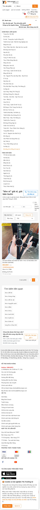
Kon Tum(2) (6, 168)
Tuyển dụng (4, 402)
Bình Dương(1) (7, 181)
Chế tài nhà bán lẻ (6, 413)
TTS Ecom (4, 445)
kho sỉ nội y (8, 310)
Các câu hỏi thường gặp (8, 372)
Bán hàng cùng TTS (32, 16)
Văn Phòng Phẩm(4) (9, 68)
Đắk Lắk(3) (6, 160)
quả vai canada (15, 9)
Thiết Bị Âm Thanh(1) (9, 120)
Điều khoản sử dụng (7, 405)
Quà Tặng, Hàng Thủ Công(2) (11, 91)
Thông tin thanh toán (7, 407)
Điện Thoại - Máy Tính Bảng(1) (11, 117)
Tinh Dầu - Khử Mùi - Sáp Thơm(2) (13, 97)
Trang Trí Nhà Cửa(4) (9, 57)
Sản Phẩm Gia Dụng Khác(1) (11, 138)
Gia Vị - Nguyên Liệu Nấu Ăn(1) (12, 133)
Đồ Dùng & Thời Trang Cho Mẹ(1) (12, 107)
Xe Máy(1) (6, 146)
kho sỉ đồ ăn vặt (9, 300)
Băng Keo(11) (7, 44)
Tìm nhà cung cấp (31, 193)
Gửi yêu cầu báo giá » (30, 336)
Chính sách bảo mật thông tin (10, 418)
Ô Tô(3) (5, 78)
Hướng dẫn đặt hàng (7, 377)
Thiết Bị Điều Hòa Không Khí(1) (12, 115)
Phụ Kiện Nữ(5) (7, 55)
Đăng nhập (34, 12)
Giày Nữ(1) (6, 102)
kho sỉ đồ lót (8, 292)
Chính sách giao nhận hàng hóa (10, 426)
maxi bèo (34, 9)
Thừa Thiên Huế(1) (8, 186)
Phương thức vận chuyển (8, 382)
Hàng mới (28, 215)
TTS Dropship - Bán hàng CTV (10, 437)
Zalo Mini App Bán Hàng (8, 443)
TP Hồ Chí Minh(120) (9, 155)
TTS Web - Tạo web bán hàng (10, 440)
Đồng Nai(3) (6, 163)
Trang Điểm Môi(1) (8, 131)
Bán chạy (10, 218)
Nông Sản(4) (7, 63)
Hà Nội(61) (6, 157)
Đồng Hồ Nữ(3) (7, 73)
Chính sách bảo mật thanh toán (10, 415)
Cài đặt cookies (5, 421)
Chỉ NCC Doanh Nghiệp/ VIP (37, 206)
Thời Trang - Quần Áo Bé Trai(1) (12, 104)
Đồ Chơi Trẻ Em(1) (8, 110)
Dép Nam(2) (6, 81)
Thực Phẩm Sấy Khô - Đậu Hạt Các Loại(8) (15, 47)
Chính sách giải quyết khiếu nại (10, 423)
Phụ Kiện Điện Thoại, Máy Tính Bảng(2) (14, 86)
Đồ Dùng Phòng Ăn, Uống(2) (11, 94)
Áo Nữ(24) (6, 36)
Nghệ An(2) (6, 173)
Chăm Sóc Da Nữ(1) (9, 125)
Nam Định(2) (7, 170)
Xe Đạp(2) (6, 89)
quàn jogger (6, 9)
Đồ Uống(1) (6, 136)
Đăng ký (33, 14)
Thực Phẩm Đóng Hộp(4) (10, 60)
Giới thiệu (4, 397)
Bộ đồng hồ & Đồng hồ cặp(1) (11, 149)
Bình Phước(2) (7, 165)
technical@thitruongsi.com (19, 390)
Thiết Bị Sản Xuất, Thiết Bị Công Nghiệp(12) (15, 42)
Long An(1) (6, 184)
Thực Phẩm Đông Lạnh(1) (10, 144)
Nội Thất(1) (6, 141)
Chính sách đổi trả (6, 385)
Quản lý (17, 506)
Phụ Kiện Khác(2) (8, 83)
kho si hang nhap (10, 296)
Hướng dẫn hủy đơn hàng (9, 380)
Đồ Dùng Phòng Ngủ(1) (9, 123)
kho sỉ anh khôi (9, 314)
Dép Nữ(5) (6, 52)
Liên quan (18, 215)
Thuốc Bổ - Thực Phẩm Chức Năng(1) (13, 128)
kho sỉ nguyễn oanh (11, 303)
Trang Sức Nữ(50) (8, 34)
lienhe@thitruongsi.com (20, 388)
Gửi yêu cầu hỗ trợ (6, 374)
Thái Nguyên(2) (7, 176)
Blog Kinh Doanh (6, 399)
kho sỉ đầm (8, 307)
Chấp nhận (7, 506)
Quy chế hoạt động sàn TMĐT (10, 432)
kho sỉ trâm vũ (9, 321)
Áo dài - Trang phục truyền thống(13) (13, 39)
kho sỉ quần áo (9, 318)
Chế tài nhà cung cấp (7, 410)
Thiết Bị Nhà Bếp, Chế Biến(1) (11, 112)
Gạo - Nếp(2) (7, 99)
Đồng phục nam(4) (8, 65)
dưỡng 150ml (26, 9)
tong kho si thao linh (11, 325)
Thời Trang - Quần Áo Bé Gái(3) (12, 70)
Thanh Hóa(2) (7, 178)
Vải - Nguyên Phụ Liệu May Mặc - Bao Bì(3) (15, 76)
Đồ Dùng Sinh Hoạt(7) (9, 49)
